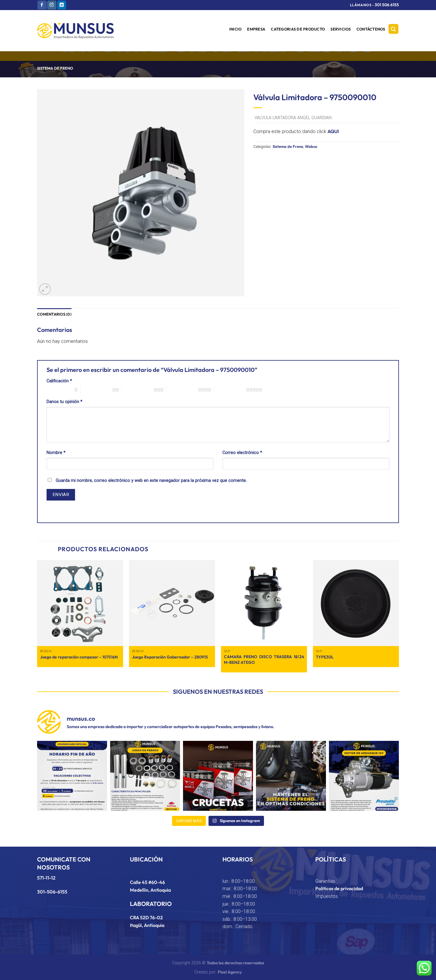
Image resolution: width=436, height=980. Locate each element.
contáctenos (371, 29)
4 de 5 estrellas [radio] (182, 390)
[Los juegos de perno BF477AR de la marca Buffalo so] (145, 776)
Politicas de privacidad (339, 888)
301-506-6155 (52, 892)
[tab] (54, 314)
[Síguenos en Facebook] (41, 5)
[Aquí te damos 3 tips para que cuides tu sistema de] (291, 776)
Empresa (256, 29)
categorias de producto (298, 29)
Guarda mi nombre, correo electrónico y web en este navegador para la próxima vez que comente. (151, 480)
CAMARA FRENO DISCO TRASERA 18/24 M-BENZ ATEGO (264, 659)
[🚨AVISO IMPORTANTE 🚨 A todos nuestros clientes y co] (72, 776)
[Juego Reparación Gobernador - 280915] (172, 603)
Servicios (340, 29)
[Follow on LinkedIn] (61, 5)
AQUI (333, 131)
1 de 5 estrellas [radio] (59, 390)
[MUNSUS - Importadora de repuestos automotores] (75, 30)
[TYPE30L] (356, 603)
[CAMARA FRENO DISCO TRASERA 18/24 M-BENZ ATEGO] (264, 603)
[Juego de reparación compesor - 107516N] (80, 603)
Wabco (311, 146)
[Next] (398, 618)
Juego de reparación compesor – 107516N (79, 657)
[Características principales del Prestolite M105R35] (364, 776)
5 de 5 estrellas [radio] (230, 390)
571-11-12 (46, 878)
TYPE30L (325, 657)
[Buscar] (394, 29)
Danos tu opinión (64, 401)
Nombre (56, 452)
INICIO (235, 29)
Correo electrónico (242, 452)
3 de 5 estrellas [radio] (138, 390)
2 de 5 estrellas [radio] (96, 390)
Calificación (59, 380)
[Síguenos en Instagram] (51, 5)
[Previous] (37, 618)
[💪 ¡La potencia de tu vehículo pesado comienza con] (218, 776)
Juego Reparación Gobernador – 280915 (170, 657)
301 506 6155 (387, 4)
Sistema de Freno (55, 68)
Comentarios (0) (54, 314)
